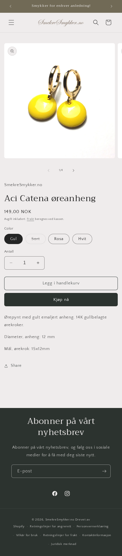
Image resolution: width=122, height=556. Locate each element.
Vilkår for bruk (27, 535)
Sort (38, 240)
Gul (13, 239)
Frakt (30, 219)
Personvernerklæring (93, 526)
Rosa (59, 239)
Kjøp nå (61, 299)
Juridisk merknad (63, 544)
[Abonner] (104, 471)
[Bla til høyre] (73, 170)
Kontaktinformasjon (96, 535)
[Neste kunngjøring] (111, 6)
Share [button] (16, 365)
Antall (9, 251)
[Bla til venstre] (48, 170)
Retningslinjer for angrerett (50, 526)
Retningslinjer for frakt (60, 535)
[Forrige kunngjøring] (10, 6)
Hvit (82, 239)
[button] (11, 22)
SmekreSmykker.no (59, 519)
